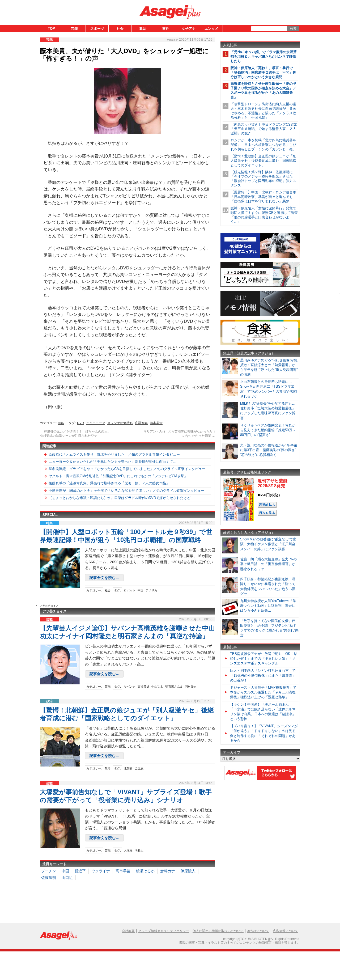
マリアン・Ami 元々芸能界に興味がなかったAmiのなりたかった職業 (179, 434)
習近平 (80, 871)
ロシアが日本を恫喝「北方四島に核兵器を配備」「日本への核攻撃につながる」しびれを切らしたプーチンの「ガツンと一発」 (263, 144)
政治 (142, 29)
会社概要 (128, 931)
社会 (120, 29)
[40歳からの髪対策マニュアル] (260, 256)
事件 (165, 29)
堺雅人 (139, 850)
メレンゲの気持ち (120, 423)
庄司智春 (141, 423)
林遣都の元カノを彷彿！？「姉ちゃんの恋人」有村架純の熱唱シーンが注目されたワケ (75, 434)
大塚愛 (128, 850)
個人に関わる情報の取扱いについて (218, 931)
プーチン (48, 871)
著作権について (258, 931)
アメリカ (151, 590)
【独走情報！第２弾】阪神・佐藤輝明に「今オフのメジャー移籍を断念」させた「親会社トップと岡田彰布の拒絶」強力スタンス (263, 179)
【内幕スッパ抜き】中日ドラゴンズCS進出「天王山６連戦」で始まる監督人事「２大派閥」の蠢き (264, 129)
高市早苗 (123, 871)
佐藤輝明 (48, 877)
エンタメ (211, 29)
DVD (80, 423)
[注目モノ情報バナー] (260, 314)
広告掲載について (285, 931)
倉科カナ (167, 871)
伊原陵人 (188, 871)
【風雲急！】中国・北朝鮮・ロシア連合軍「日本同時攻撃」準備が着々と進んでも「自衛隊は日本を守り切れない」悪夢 (263, 196)
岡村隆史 (191, 686)
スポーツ (97, 29)
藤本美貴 (156, 423)
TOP (51, 29)
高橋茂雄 (143, 686)
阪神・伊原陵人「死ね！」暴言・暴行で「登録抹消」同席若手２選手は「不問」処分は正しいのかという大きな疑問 (263, 72)
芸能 (74, 29)
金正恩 (139, 768)
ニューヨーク (95, 423)
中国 (140, 590)
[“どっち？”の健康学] (260, 285)
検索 (293, 29)
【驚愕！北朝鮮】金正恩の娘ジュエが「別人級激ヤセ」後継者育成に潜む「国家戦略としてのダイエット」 (263, 160)
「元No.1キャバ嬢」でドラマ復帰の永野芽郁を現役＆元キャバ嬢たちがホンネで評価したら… (264, 56)
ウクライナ (100, 871)
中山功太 (157, 686)
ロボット (129, 590)
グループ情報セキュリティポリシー (163, 931)
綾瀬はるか (145, 871)
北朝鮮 (128, 768)
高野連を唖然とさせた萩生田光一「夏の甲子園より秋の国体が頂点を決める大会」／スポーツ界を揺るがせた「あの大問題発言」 (263, 90)
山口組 (67, 877)
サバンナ (129, 686)
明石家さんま (174, 686)
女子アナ (189, 29)
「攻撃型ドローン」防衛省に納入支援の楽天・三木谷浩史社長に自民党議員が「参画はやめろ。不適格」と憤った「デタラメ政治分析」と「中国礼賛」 (263, 111)
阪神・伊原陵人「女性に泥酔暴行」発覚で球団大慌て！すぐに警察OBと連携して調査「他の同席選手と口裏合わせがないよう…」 (264, 215)
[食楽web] (260, 343)
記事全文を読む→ (104, 577)
